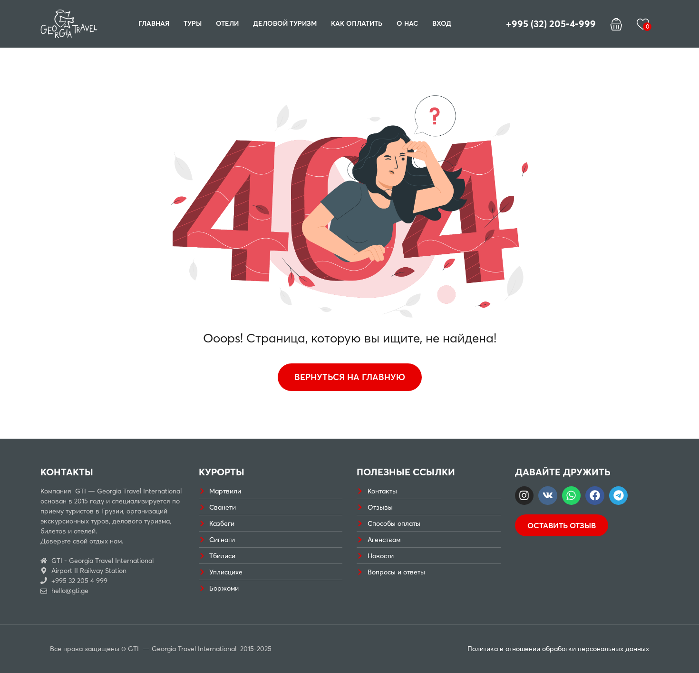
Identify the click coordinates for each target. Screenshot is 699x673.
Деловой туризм (285, 23)
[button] (616, 23)
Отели (227, 23)
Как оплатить (356, 23)
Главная (153, 23)
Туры (193, 23)
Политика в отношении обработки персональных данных (558, 648)
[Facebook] (594, 495)
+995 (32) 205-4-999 (551, 24)
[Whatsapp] (571, 495)
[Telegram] (618, 495)
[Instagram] (524, 495)
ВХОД (441, 23)
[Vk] (547, 495)
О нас (407, 23)
